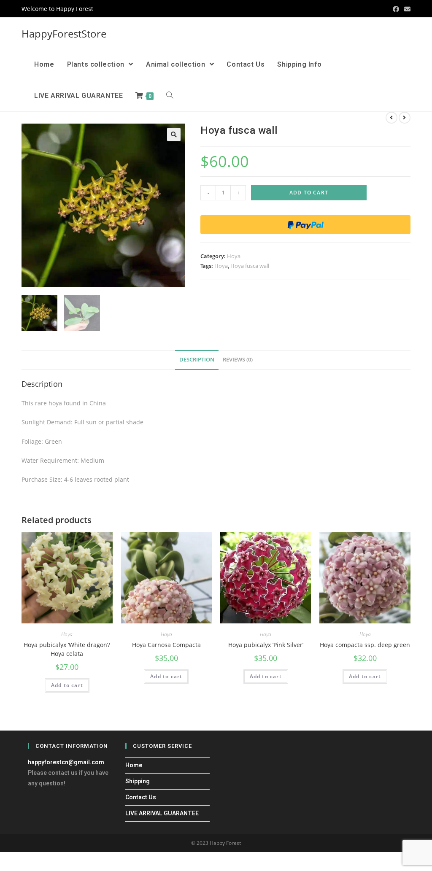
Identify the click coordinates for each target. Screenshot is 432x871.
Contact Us (140, 797)
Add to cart (308, 192)
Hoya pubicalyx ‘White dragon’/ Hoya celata (67, 649)
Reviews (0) (238, 359)
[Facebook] (396, 9)
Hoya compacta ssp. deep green (365, 645)
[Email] (406, 9)
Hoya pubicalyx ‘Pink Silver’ (265, 645)
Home (133, 765)
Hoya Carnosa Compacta (166, 645)
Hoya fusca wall (249, 266)
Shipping (137, 781)
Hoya (233, 256)
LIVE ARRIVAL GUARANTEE (162, 813)
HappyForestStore (64, 33)
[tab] (197, 360)
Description (196, 359)
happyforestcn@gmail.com (66, 762)
